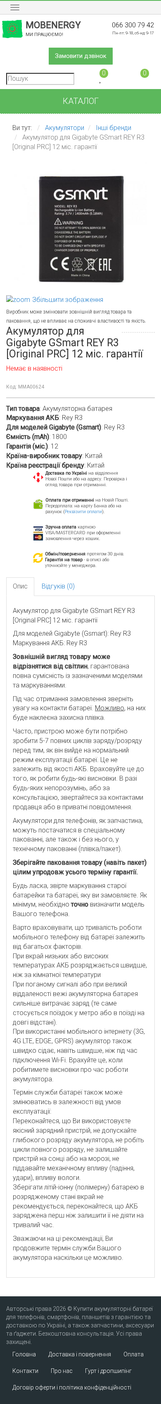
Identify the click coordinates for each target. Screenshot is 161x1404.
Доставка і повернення (79, 1354)
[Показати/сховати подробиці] (141, 78)
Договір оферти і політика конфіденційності (71, 1387)
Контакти (25, 1371)
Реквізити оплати (83, 511)
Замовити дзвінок (81, 56)
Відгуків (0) (58, 586)
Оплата (133, 1354)
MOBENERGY (53, 28)
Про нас (62, 1371)
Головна (24, 1354)
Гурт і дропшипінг (108, 1371)
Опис (20, 586)
